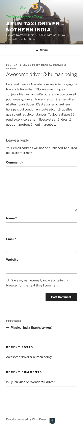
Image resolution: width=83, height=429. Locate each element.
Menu (44, 50)
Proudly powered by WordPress (26, 419)
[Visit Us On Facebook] (52, 423)
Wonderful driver (42, 382)
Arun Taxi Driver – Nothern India (35, 27)
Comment (14, 162)
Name (11, 218)
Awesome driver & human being (29, 357)
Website (12, 259)
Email (11, 239)
